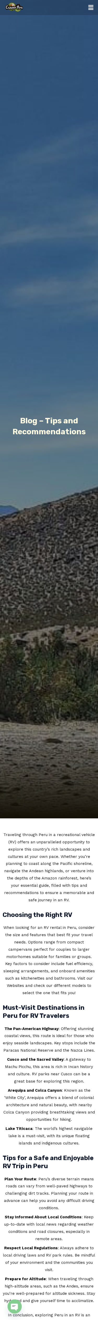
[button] (91, 7)
